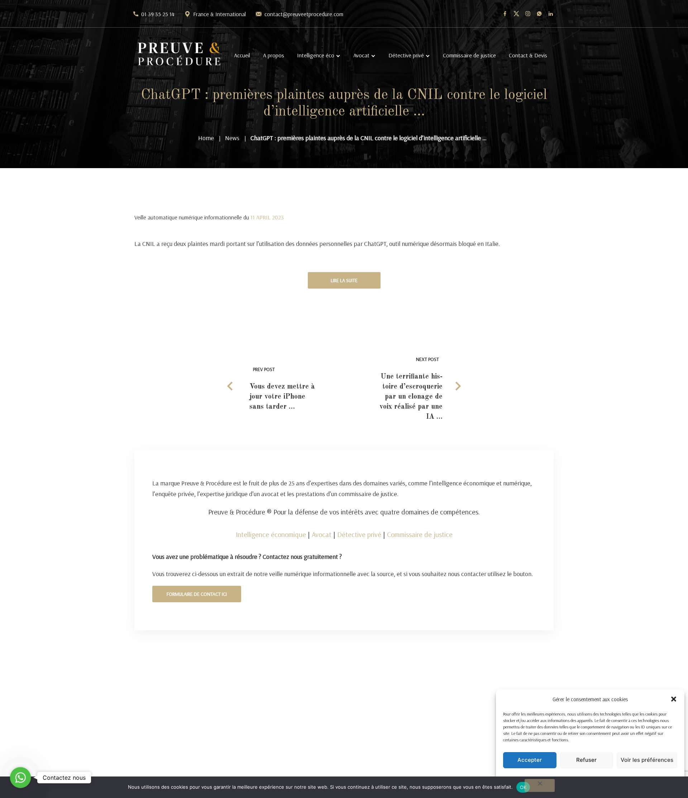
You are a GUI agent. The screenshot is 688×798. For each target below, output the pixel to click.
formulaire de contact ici (197, 594)
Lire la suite (344, 280)
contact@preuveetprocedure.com (303, 14)
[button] (673, 699)
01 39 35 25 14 (158, 14)
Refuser (586, 759)
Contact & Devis (528, 55)
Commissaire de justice (469, 55)
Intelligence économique (271, 534)
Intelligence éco (315, 55)
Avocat (361, 55)
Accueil (242, 55)
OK (523, 787)
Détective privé (406, 55)
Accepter (529, 759)
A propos (273, 55)
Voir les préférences (647, 759)
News (232, 138)
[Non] (540, 785)
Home (206, 138)
